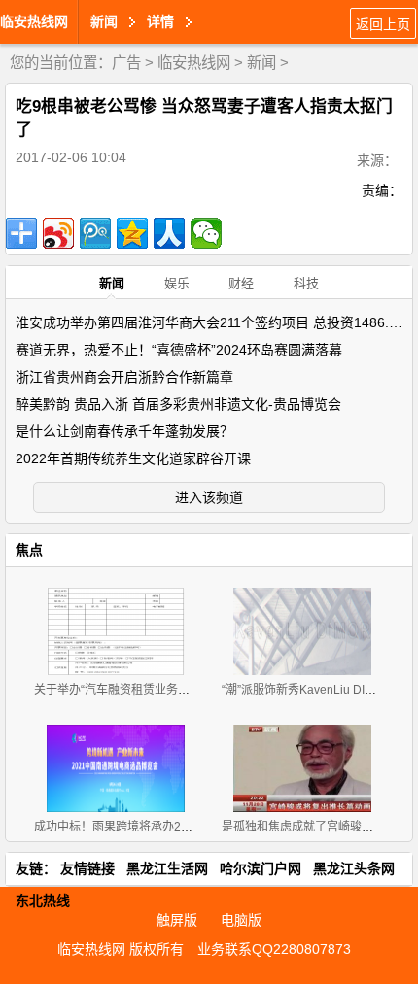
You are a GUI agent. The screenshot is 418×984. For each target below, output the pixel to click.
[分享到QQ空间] (132, 233)
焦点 (29, 550)
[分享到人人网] (169, 233)
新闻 (261, 62)
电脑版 (241, 920)
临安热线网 (34, 21)
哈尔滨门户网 (260, 868)
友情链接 (87, 868)
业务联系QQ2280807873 (274, 949)
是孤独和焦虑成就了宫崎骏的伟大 (309, 826)
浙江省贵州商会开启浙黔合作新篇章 (124, 377)
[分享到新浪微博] (58, 233)
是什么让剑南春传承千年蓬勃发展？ (124, 431)
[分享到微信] (206, 233)
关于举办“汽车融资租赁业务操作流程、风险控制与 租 (171, 689)
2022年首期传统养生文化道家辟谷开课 (133, 458)
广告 (126, 62)
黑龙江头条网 (354, 868)
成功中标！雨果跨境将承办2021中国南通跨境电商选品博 (182, 826)
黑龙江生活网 (167, 868)
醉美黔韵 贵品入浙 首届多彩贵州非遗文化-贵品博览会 (178, 404)
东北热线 (43, 900)
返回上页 (383, 24)
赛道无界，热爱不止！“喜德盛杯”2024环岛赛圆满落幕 (179, 349)
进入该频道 (209, 497)
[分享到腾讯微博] (95, 233)
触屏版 (177, 920)
